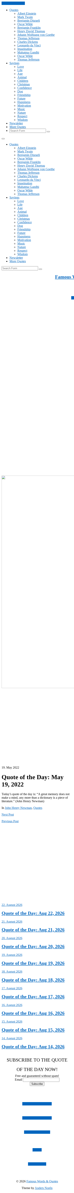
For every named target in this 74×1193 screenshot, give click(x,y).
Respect (22, 116)
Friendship (24, 95)
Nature (21, 112)
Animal (22, 77)
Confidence (24, 88)
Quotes (13, 10)
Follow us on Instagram (37, 1103)
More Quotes (17, 126)
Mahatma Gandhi (28, 52)
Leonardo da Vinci (29, 45)
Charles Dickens (27, 41)
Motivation (24, 105)
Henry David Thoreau (31, 31)
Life (19, 70)
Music (21, 109)
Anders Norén (43, 1188)
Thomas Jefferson (28, 38)
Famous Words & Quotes (42, 1181)
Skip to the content (13, 3)
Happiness (23, 102)
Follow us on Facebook (37, 1118)
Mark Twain (25, 17)
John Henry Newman (18, 808)
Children (22, 80)
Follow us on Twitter (37, 1132)
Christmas (23, 84)
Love (20, 66)
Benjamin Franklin (29, 27)
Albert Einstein (26, 13)
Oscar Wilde (25, 24)
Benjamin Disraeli (28, 20)
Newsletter (16, 123)
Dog (20, 91)
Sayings (14, 63)
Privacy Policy (37, 1164)
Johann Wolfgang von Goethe (36, 34)
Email (18, 1079)
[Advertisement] (37, 363)
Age (20, 73)
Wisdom (22, 119)
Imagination (24, 49)
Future (21, 98)
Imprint (37, 1149)
